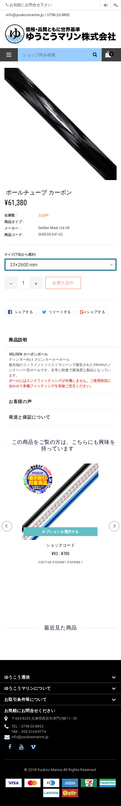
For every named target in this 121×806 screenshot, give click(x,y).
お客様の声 (20, 401)
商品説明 (18, 339)
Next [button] (114, 526)
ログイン (105, 5)
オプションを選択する (60, 532)
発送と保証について (29, 417)
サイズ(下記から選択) (20, 254)
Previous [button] (7, 526)
